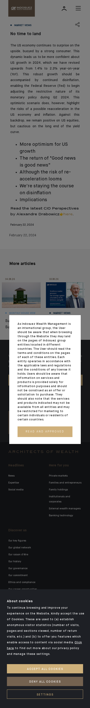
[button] (45, 431)
